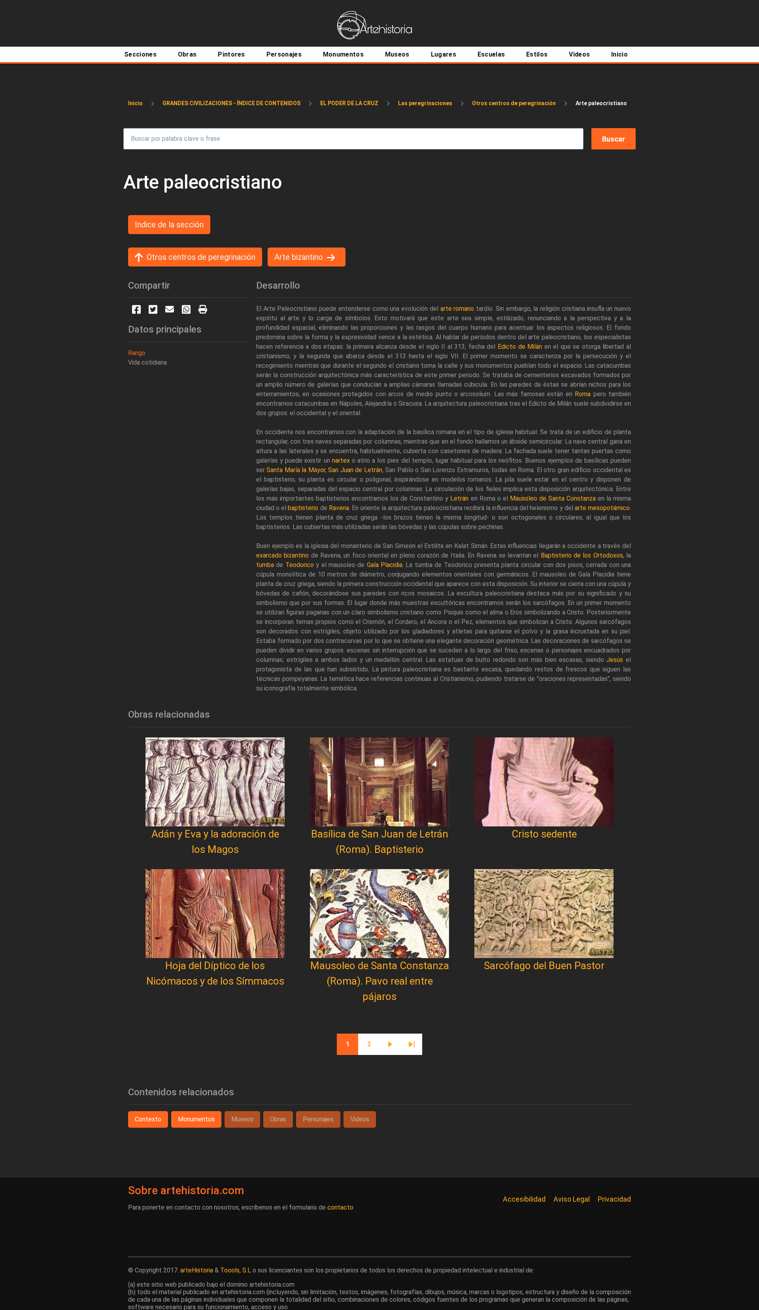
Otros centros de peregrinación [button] (201, 257)
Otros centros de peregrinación (514, 103)
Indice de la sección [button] (169, 224)
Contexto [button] (148, 1119)
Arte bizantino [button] (298, 257)
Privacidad (614, 1199)
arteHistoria (196, 1270)
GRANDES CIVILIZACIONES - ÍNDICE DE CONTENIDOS (231, 103)
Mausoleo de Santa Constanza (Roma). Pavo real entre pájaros (379, 981)
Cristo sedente (544, 834)
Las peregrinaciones (425, 103)
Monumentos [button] (196, 1119)
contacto (340, 1207)
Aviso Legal (571, 1199)
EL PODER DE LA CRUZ (349, 103)
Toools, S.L (235, 1270)
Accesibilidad (524, 1199)
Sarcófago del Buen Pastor (544, 966)
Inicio (135, 103)
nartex (341, 460)
